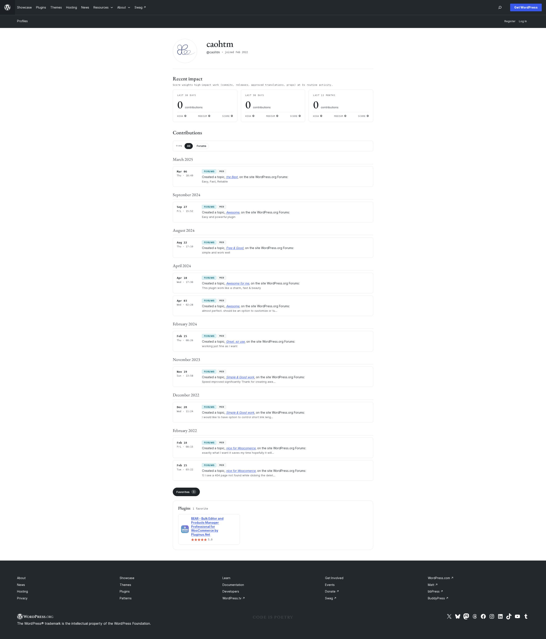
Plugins (125, 591)
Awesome (232, 212)
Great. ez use (235, 341)
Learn (226, 578)
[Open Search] (500, 7)
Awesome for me (237, 283)
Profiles (22, 21)
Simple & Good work (240, 377)
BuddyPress (438, 598)
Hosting (22, 591)
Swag (331, 598)
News (21, 585)
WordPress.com (441, 578)
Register (510, 21)
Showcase (127, 578)
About (21, 578)
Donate (332, 591)
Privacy (22, 598)
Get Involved (334, 578)
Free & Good (234, 248)
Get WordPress (526, 7)
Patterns (126, 598)
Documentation (233, 585)
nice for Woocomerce (241, 448)
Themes (125, 585)
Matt (433, 585)
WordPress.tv (233, 598)
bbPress (435, 591)
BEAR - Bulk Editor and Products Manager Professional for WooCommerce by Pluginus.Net (207, 526)
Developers (230, 591)
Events (330, 585)
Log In (523, 21)
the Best (232, 177)
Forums (201, 146)
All (188, 146)
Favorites (185, 492)
